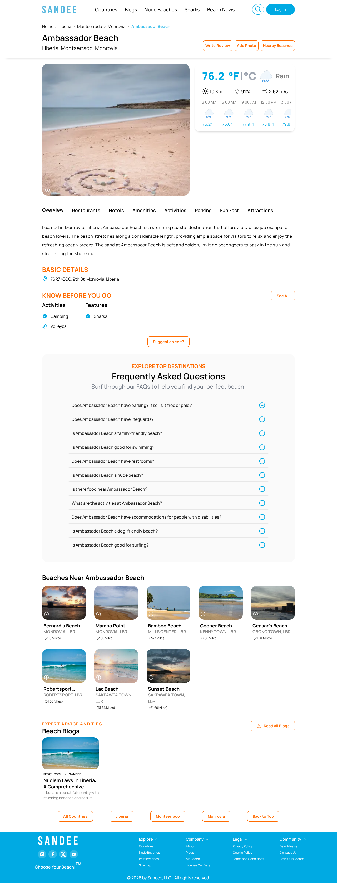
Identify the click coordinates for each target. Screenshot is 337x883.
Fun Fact (229, 210)
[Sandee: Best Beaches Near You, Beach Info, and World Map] (59, 9)
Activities (175, 210)
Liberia (64, 26)
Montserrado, (77, 48)
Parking (203, 210)
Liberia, (51, 48)
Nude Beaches (161, 9)
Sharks (192, 9)
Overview (52, 210)
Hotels (116, 210)
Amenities (144, 210)
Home (47, 26)
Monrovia (117, 26)
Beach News (221, 9)
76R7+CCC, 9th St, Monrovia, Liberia (85, 279)
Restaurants (86, 210)
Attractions (260, 210)
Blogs (131, 9)
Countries (106, 9)
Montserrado (89, 26)
